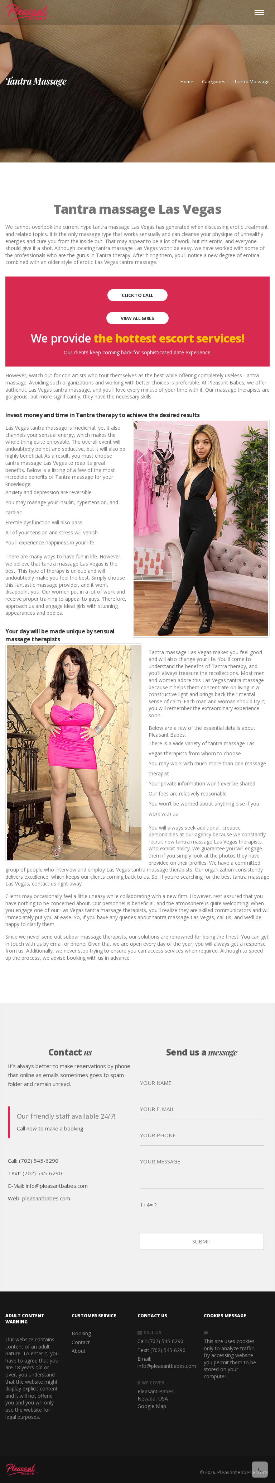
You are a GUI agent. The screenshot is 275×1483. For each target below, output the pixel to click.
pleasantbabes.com (46, 1198)
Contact (81, 1342)
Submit (202, 1241)
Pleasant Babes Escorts (243, 1472)
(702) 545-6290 (38, 1160)
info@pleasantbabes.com (57, 1185)
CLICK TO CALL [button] (137, 295)
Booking (81, 1333)
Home (186, 81)
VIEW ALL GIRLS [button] (137, 318)
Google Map (152, 1406)
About (79, 1350)
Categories (214, 81)
